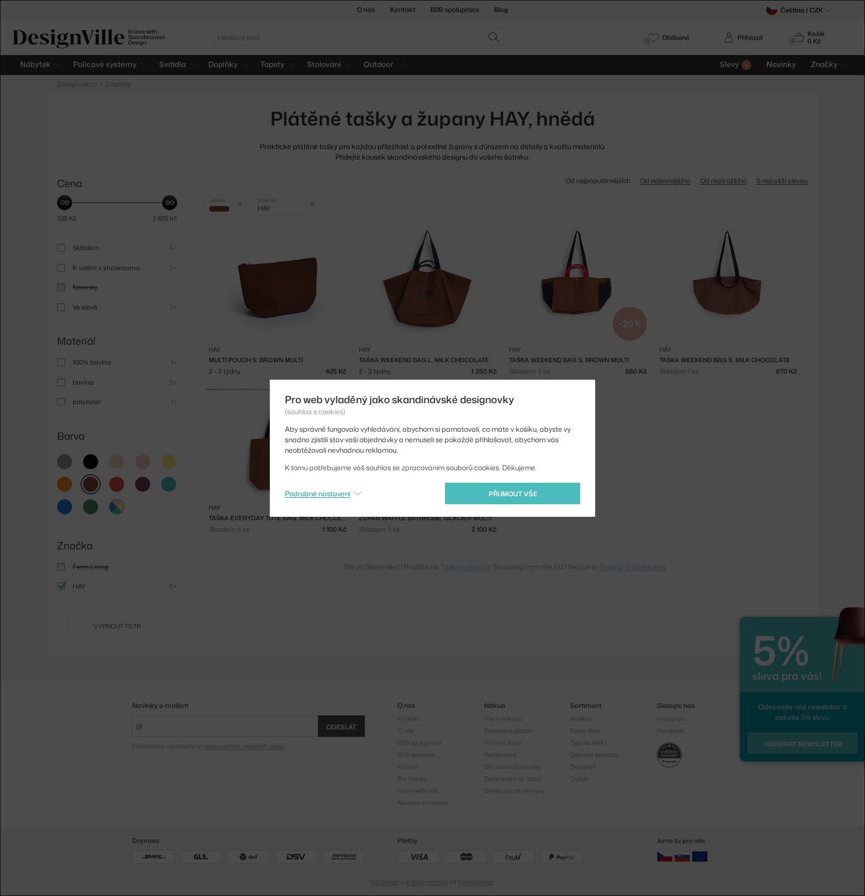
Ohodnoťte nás (418, 790)
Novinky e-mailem (160, 705)
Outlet (578, 778)
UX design (385, 881)
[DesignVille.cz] (665, 855)
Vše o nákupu (503, 718)
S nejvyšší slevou (782, 180)
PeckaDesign (476, 881)
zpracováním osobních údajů (244, 746)
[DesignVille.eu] (700, 855)
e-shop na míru (426, 881)
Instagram (671, 718)
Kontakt (402, 9)
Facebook (670, 730)
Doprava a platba (508, 730)
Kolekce (581, 718)
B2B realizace (416, 754)
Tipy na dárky (588, 742)
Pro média (411, 778)
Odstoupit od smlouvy (514, 790)
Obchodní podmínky (512, 766)
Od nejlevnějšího (665, 180)
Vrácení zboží (503, 742)
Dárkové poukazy (594, 754)
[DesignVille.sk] (682, 855)
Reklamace (500, 754)
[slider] (64, 202)
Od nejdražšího (723, 180)
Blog (501, 9)
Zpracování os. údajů (513, 778)
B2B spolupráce (454, 9)
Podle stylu (585, 730)
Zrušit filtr (240, 204)
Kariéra (407, 766)
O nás (366, 9)
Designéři (583, 766)
